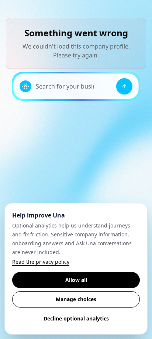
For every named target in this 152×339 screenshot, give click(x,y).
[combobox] (74, 86)
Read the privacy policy (40, 261)
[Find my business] (124, 86)
